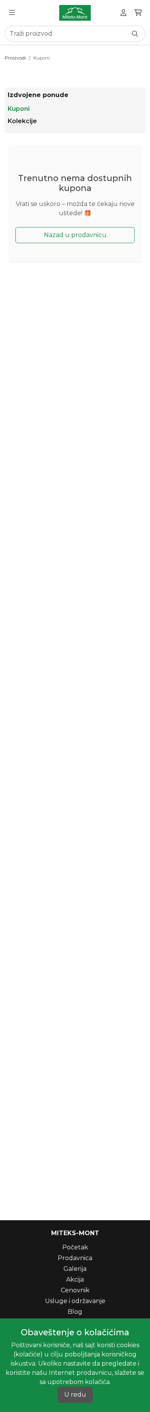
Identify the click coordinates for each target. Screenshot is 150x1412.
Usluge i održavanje (75, 1301)
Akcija (75, 1279)
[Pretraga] (135, 34)
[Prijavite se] (123, 13)
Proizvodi (15, 58)
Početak (75, 1247)
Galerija (75, 1268)
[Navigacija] (12, 13)
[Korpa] (138, 13)
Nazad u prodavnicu (75, 235)
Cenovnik (75, 1290)
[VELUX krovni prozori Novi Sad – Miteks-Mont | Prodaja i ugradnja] (75, 13)
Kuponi (41, 58)
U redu (75, 1394)
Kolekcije (22, 121)
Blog (75, 1311)
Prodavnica (75, 1258)
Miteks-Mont (75, 1233)
